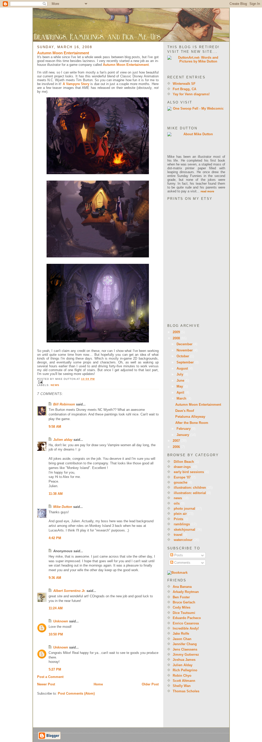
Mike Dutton (62, 507)
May (180, 386)
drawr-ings (182, 467)
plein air (180, 514)
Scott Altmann (184, 681)
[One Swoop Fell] (196, 115)
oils (177, 503)
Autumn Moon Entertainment (63, 53)
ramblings (182, 524)
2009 (177, 332)
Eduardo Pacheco (187, 618)
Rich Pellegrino (185, 670)
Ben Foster (181, 597)
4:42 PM (55, 538)
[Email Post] (98, 382)
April (181, 392)
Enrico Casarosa (186, 623)
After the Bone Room (191, 423)
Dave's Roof (184, 411)
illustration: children (190, 487)
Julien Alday (182, 665)
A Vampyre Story (76, 84)
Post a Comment (50, 677)
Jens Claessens (185, 649)
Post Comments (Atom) (76, 693)
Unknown (60, 621)
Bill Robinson (64, 404)
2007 (177, 441)
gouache (180, 482)
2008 (177, 338)
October (183, 356)
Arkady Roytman (186, 592)
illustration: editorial (190, 493)
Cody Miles (181, 607)
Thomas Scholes (186, 691)
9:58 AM (55, 427)
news (55, 385)
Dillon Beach (184, 462)
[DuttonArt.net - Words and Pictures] (196, 64)
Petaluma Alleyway (190, 417)
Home (98, 684)
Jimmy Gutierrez (186, 654)
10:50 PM (56, 634)
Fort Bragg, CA (184, 89)
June (181, 380)
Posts (178, 555)
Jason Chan (182, 639)
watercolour (183, 540)
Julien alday (62, 440)
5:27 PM (55, 669)
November (185, 350)
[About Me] (196, 143)
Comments (181, 563)
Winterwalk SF (184, 84)
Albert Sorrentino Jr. (69, 591)
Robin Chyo (182, 675)
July (180, 374)
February (184, 429)
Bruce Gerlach (184, 602)
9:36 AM (55, 578)
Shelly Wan (182, 686)
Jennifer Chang (185, 644)
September (186, 362)
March (182, 398)
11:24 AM (56, 608)
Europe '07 (182, 477)
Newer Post (46, 684)
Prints (178, 519)
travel (178, 535)
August (183, 368)
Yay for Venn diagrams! (191, 94)
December (185, 344)
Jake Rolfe (181, 633)
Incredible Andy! (186, 628)
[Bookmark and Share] (196, 573)
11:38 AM (56, 494)
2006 (177, 447)
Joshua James (184, 660)
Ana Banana (182, 587)
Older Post (150, 684)
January (183, 435)
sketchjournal (184, 529)
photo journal (184, 508)
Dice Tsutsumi (184, 613)
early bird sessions (189, 472)
